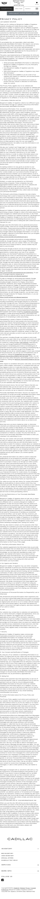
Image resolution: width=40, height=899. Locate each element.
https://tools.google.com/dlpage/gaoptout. (14, 297)
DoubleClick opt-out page (23, 354)
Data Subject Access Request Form (23, 13)
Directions (18, 8)
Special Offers (7, 858)
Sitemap (22, 888)
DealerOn (16, 888)
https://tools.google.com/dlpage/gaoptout (14, 276)
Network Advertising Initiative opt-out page (14, 356)
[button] (7, 8)
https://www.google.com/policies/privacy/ (14, 237)
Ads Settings (24, 342)
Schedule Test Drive (9, 860)
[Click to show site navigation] (36, 8)
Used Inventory (7, 855)
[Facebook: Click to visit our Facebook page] (3, 880)
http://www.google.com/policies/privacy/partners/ (16, 272)
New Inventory (7, 853)
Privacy (28, 888)
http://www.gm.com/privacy (9, 827)
